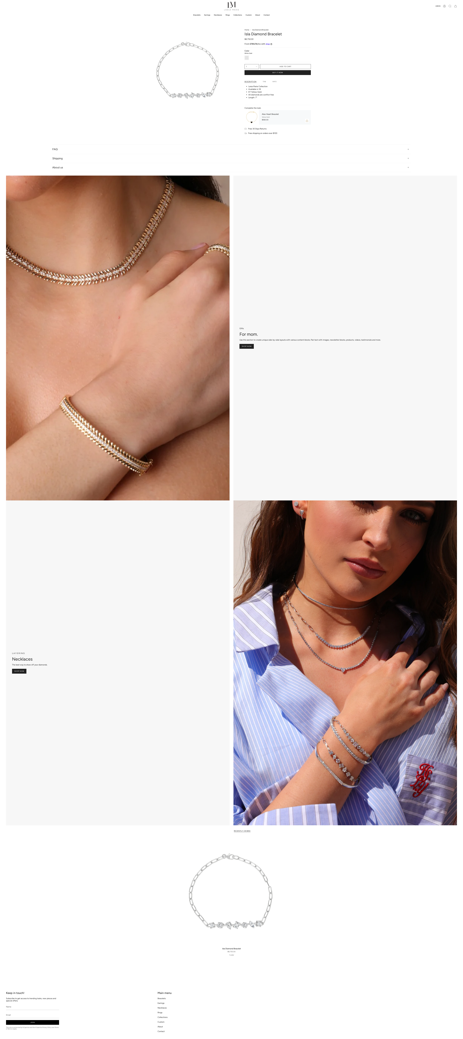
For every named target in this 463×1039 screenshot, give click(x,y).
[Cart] (455, 6)
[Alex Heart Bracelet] (252, 117)
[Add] (307, 121)
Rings (160, 1012)
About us (57, 167)
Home (247, 30)
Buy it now (277, 72)
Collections (162, 1017)
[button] (450, 6)
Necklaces (162, 1008)
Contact (161, 1031)
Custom (161, 1022)
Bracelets (162, 998)
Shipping (57, 158)
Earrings (161, 1003)
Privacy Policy (46, 1027)
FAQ (55, 149)
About (160, 1026)
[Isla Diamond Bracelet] (231, 891)
